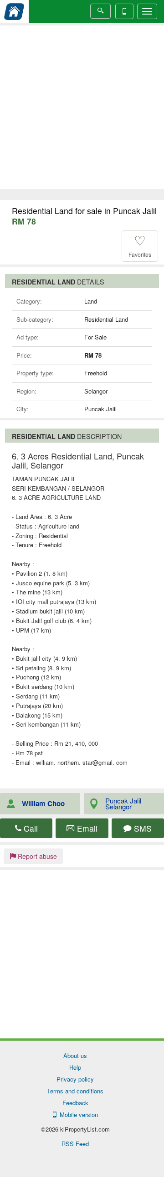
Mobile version (77, 1114)
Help (75, 1067)
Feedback (75, 1102)
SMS (142, 828)
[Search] (100, 11)
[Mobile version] (124, 11)
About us (75, 1055)
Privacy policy (75, 1079)
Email (86, 828)
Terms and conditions (75, 1091)
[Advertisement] (82, 107)
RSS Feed (75, 1143)
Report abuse (36, 856)
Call (29, 828)
